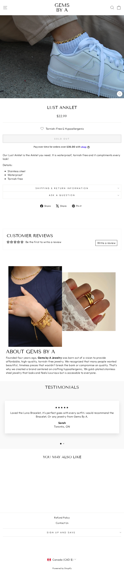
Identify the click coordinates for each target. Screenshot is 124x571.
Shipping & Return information (62, 188)
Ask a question (62, 195)
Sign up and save (61, 532)
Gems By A (62, 7)
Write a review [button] (106, 243)
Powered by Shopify (62, 568)
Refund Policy (62, 517)
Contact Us (62, 522)
